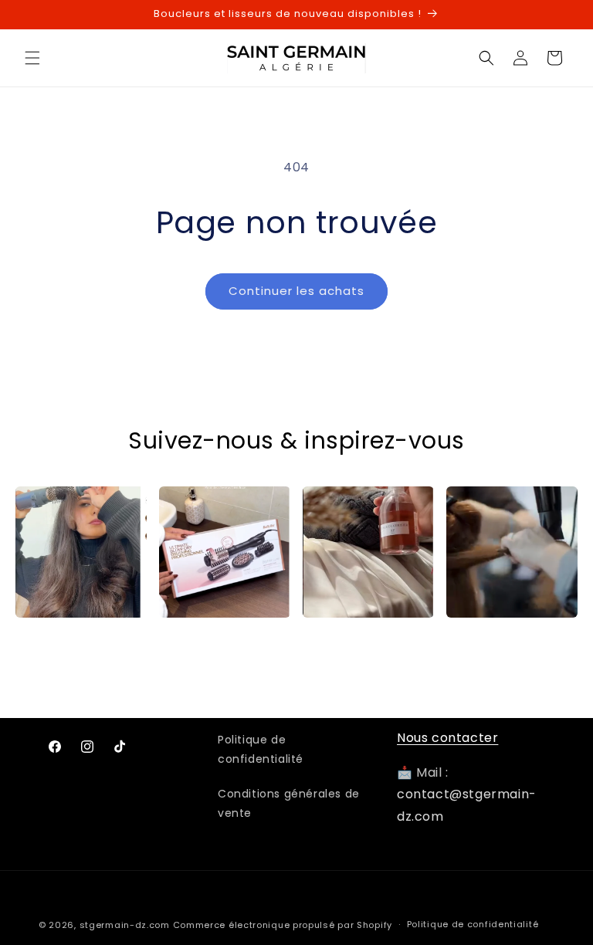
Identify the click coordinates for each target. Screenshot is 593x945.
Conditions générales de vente (289, 803)
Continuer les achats (296, 291)
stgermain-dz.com (125, 925)
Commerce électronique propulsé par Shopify (282, 925)
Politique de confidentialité (260, 749)
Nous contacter (447, 738)
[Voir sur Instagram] (81, 552)
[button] (32, 58)
